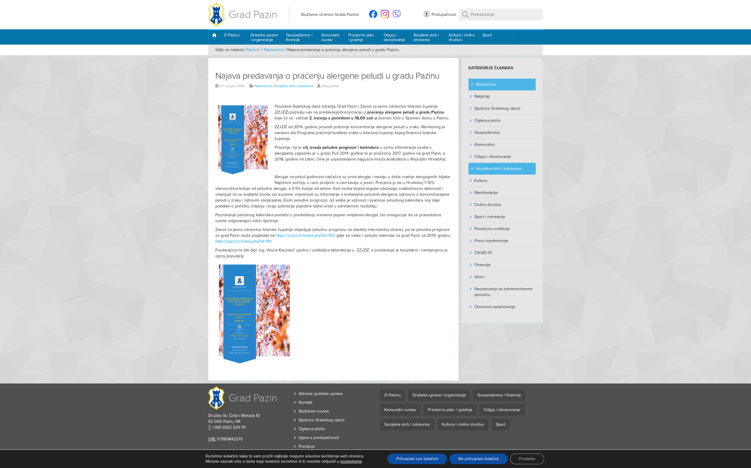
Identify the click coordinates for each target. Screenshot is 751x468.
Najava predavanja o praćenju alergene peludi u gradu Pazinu (327, 75)
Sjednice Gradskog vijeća (497, 108)
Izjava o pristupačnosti (319, 437)
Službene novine (314, 411)
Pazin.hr (253, 49)
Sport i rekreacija (489, 216)
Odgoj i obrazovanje (394, 37)
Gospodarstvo (487, 132)
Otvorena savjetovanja (494, 306)
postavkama (351, 461)
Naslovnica (274, 49)
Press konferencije (491, 240)
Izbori (479, 276)
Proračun (307, 446)
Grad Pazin (253, 14)
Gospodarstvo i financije (299, 37)
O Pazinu (232, 35)
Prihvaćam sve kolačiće (417, 458)
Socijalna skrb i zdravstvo (426, 37)
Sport (487, 35)
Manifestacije (486, 192)
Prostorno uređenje (492, 228)
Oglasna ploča (487, 120)
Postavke (527, 458)
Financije (482, 264)
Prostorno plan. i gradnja (361, 37)
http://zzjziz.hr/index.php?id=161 (243, 241)
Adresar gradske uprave (321, 393)
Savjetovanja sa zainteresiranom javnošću (503, 291)
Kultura (480, 180)
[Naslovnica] (214, 38)
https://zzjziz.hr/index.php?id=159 (304, 235)
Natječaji (482, 96)
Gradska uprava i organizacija (264, 37)
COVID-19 (483, 252)
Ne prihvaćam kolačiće (478, 458)
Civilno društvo (487, 204)
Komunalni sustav (330, 37)
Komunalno (484, 144)
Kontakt (305, 402)
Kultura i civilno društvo (462, 37)
